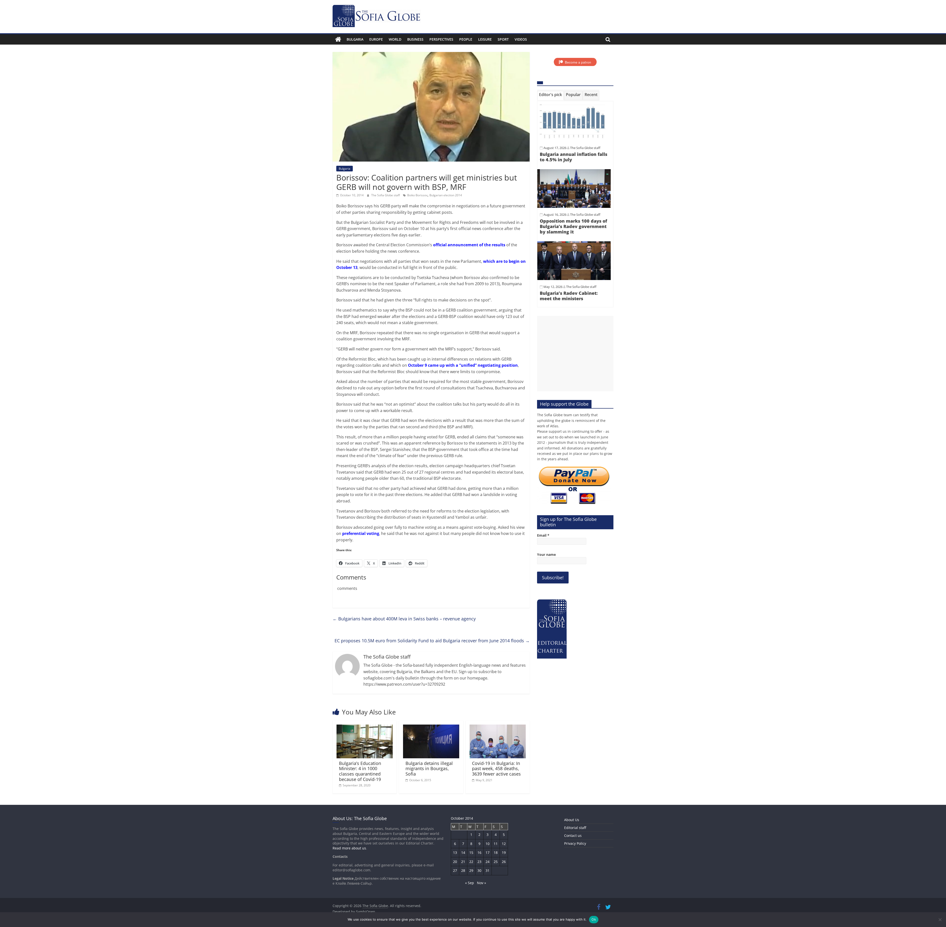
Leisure (485, 39)
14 (463, 852)
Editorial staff (575, 827)
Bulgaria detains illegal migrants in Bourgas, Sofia (429, 768)
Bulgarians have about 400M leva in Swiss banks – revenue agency (404, 619)
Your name (546, 554)
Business (415, 39)
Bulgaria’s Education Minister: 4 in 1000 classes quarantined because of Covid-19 (360, 771)
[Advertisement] (575, 353)
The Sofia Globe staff (386, 195)
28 (463, 870)
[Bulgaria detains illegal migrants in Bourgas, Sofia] (431, 727)
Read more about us (349, 848)
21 (463, 861)
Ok (593, 919)
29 (471, 870)
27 (455, 870)
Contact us (573, 835)
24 (488, 861)
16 (479, 852)
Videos (521, 39)
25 (496, 861)
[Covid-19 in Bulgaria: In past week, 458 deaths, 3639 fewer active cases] (498, 727)
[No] (939, 919)
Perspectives (441, 39)
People (465, 39)
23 (479, 861)
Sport (503, 39)
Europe (376, 39)
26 (504, 861)
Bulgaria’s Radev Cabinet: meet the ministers (569, 295)
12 (504, 843)
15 (471, 852)
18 (496, 852)
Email (543, 535)
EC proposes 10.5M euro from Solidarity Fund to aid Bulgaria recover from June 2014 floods (432, 641)
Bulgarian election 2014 (445, 195)
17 (488, 852)
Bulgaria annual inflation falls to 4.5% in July (573, 157)
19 (504, 852)
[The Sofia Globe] (338, 39)
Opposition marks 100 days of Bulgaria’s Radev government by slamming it (573, 226)
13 (455, 852)
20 (455, 861)
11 (496, 843)
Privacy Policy (575, 843)
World (395, 39)
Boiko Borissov (417, 195)
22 (471, 861)
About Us (571, 819)
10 (488, 843)
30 (479, 870)
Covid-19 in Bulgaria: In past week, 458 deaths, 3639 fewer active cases (496, 768)
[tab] (550, 95)
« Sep (469, 882)
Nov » (481, 882)
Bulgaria (355, 39)
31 (488, 870)
